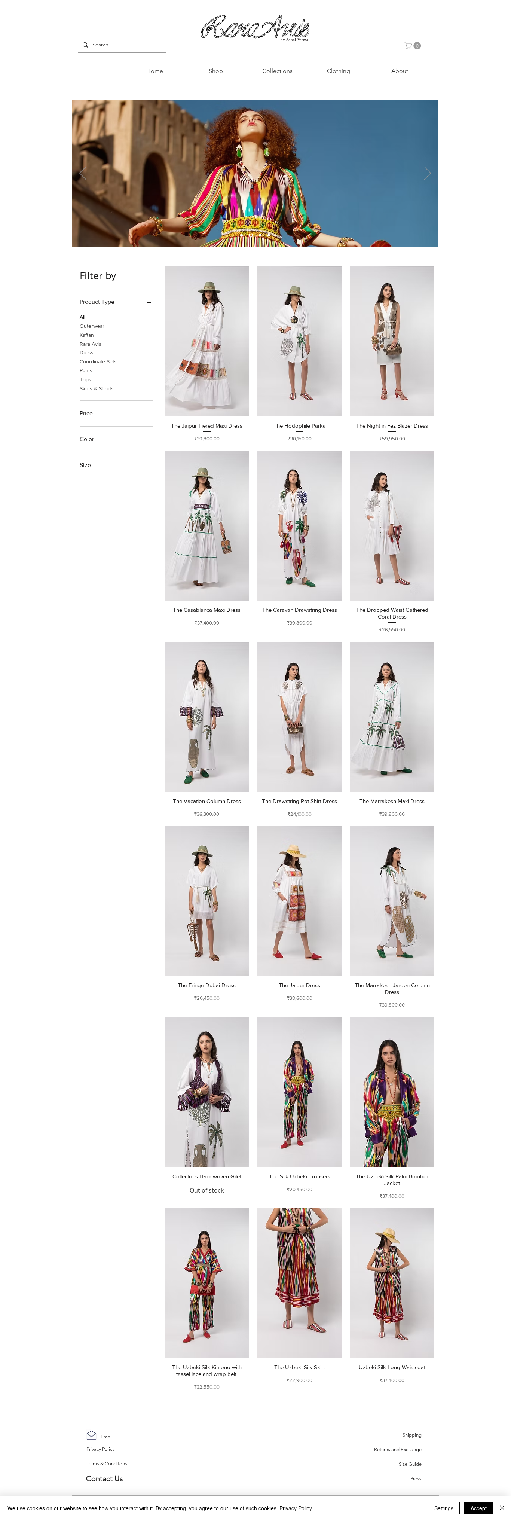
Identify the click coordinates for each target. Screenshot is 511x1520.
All (82, 317)
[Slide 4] (260, 235)
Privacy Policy (295, 1508)
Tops (85, 379)
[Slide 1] (241, 235)
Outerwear (92, 326)
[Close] (502, 1508)
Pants (86, 370)
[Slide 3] (251, 235)
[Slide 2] (268, 235)
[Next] (427, 174)
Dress (87, 352)
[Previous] (82, 174)
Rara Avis (90, 344)
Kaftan (87, 335)
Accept (479, 1508)
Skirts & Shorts (97, 388)
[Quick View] (207, 341)
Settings (443, 1508)
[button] (413, 45)
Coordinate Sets (98, 361)
